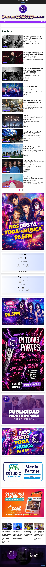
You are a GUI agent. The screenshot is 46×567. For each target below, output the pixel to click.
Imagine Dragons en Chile (12, 90)
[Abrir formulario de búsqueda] (44, 22)
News (8, 156)
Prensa (4, 541)
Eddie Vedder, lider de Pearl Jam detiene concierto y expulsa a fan (12, 105)
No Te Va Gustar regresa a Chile (12, 151)
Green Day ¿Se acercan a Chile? (12, 136)
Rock (8, 95)
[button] (5, 22)
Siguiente (25, 190)
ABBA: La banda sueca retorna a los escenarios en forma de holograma (12, 121)
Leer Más (26, 47)
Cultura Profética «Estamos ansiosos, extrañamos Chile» (12, 166)
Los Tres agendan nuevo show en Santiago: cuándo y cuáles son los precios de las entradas (12, 41)
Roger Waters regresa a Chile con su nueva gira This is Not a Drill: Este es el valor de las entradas (12, 57)
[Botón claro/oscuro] (42, 21)
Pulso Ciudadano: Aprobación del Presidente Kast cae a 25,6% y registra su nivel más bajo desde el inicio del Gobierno (17, 534)
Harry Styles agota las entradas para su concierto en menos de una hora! (12, 181)
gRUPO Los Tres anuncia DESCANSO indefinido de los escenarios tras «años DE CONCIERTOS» (12, 74)
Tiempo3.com (24, 271)
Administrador (26, 41)
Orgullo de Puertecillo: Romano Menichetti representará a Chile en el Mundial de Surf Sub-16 (39, 534)
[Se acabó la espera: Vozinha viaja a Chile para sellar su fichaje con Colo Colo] (28, 526)
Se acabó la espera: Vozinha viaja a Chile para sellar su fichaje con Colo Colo (28, 533)
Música (5, 46)
